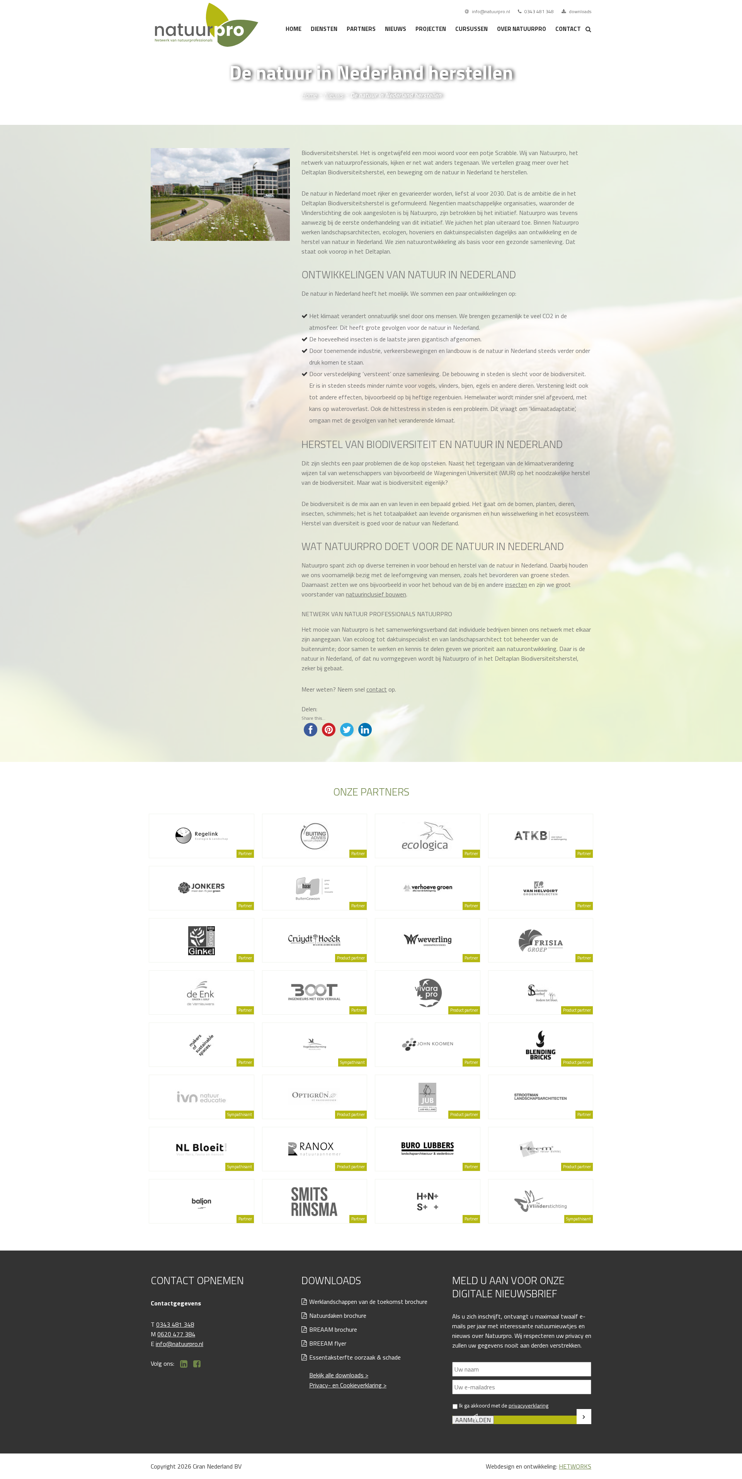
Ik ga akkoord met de (503, 1405)
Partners (361, 28)
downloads (579, 11)
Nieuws (395, 28)
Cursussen (471, 28)
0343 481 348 (538, 11)
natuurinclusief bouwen (376, 594)
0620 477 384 (176, 1334)
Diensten (324, 28)
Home (293, 28)
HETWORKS (575, 1466)
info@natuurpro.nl (490, 11)
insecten (516, 584)
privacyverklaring (528, 1405)
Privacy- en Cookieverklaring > (347, 1385)
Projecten (430, 28)
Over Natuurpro (521, 28)
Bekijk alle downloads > (338, 1375)
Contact (568, 28)
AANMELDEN (473, 1420)
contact (376, 689)
